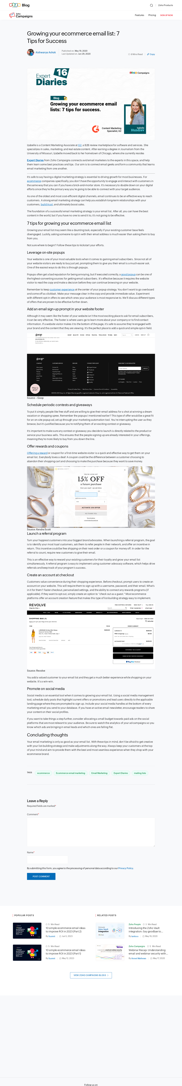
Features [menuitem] (139, 15)
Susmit (51, 936)
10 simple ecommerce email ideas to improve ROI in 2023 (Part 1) (65, 952)
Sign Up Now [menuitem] (166, 15)
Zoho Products (165, 5)
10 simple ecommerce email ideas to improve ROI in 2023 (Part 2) (65, 930)
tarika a (134, 936)
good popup (128, 274)
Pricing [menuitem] (152, 15)
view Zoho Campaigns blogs (90, 975)
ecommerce (34, 181)
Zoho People (135, 924)
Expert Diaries (121, 773)
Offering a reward (37, 453)
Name (30, 852)
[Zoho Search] (151, 5)
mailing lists (140, 773)
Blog (26, 5)
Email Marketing (99, 773)
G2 (79, 145)
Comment (32, 814)
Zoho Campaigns (137, 946)
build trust (47, 204)
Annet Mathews (138, 958)
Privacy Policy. (126, 868)
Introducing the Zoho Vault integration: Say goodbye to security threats (145, 930)
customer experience (62, 289)
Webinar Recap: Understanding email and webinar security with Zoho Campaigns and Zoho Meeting (147, 952)
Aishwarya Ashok (46, 52)
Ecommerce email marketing (70, 773)
